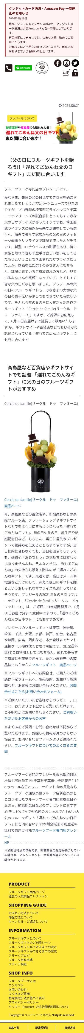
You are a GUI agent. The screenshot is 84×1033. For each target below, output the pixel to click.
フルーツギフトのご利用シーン (30, 943)
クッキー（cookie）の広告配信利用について (39, 1007)
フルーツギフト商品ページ (27, 892)
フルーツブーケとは (22, 981)
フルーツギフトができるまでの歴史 (33, 951)
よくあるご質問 (19, 994)
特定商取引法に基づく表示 (27, 998)
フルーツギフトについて (25, 938)
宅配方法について (21, 917)
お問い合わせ (18, 989)
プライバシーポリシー (24, 1002)
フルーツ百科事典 (21, 960)
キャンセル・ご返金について (28, 922)
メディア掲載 (18, 964)
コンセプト (16, 985)
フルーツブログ (19, 955)
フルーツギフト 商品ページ (54, 665)
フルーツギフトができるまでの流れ (33, 947)
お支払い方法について (24, 913)
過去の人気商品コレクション (28, 896)
